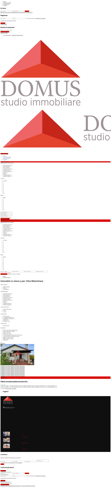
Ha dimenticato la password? (26, 12)
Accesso (27, 11)
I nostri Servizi (6, 4)
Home (4, 1)
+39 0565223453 (7, 35)
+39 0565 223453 (6, 419)
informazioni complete (10, 388)
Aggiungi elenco (4, 153)
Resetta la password (5, 31)
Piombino (3, 343)
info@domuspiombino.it (17, 35)
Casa (4, 276)
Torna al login (4, 24)
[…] (56, 385)
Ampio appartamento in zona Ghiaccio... (12, 449)
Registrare (3, 23)
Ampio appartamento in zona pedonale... (12, 437)
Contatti (5, 5)
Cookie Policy (6, 410)
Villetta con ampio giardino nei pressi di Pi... (14, 381)
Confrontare (3, 470)
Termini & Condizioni (40, 18)
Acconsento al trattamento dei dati (12, 463)
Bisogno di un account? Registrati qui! (9, 12)
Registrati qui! (4, 485)
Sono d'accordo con (35, 18)
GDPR (18, 410)
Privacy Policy (13, 410)
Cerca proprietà (4, 274)
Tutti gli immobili (7, 2)
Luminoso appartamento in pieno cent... (12, 443)
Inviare (2, 464)
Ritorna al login (4, 33)
